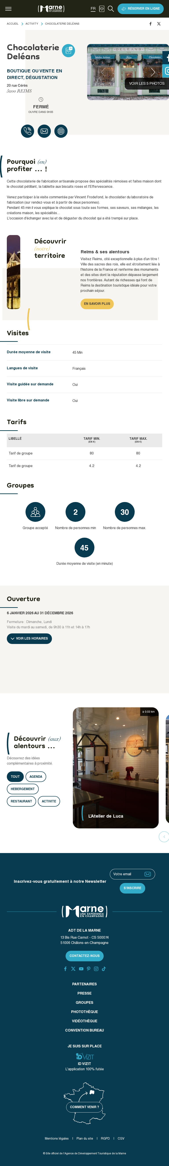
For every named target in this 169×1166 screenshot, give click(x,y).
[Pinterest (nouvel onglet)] (88, 969)
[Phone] (27, 131)
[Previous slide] (103, 72)
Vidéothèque (84, 1021)
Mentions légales (57, 1138)
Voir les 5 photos (147, 83)
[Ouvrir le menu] (8, 8)
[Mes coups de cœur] (101, 9)
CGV (121, 1138)
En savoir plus (97, 303)
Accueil (12, 23)
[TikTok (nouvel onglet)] (104, 969)
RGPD (105, 1138)
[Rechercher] (111, 9)
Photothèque (84, 1012)
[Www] (61, 131)
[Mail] (44, 131)
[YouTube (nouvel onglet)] (81, 969)
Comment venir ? (84, 1107)
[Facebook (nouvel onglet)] (65, 969)
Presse (84, 993)
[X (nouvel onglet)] (73, 969)
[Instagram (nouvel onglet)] (96, 969)
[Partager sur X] (159, 23)
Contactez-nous (85, 956)
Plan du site (85, 1138)
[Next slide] (153, 72)
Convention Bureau (84, 1030)
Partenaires (84, 984)
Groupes (84, 1002)
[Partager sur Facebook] (150, 23)
